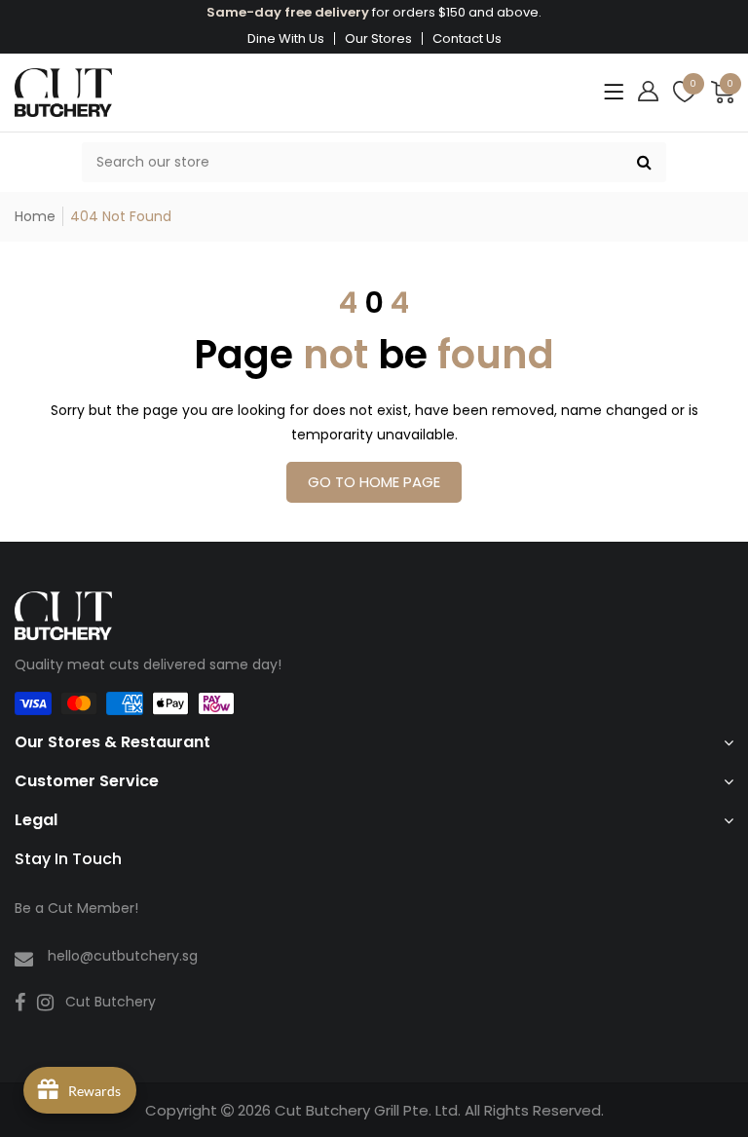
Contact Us (467, 38)
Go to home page (374, 482)
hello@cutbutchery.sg (123, 956)
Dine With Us (285, 38)
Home (35, 216)
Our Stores (378, 38)
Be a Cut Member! (76, 908)
